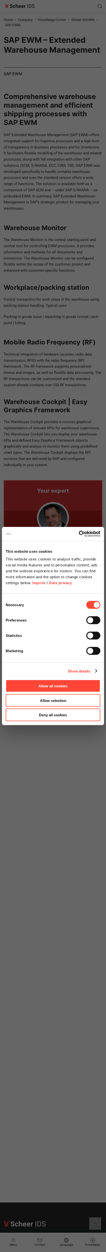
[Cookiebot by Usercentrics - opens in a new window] (78, 534)
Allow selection (53, 700)
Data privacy (60, 583)
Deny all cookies (53, 715)
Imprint (39, 583)
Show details (79, 671)
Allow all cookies (53, 686)
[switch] (93, 620)
